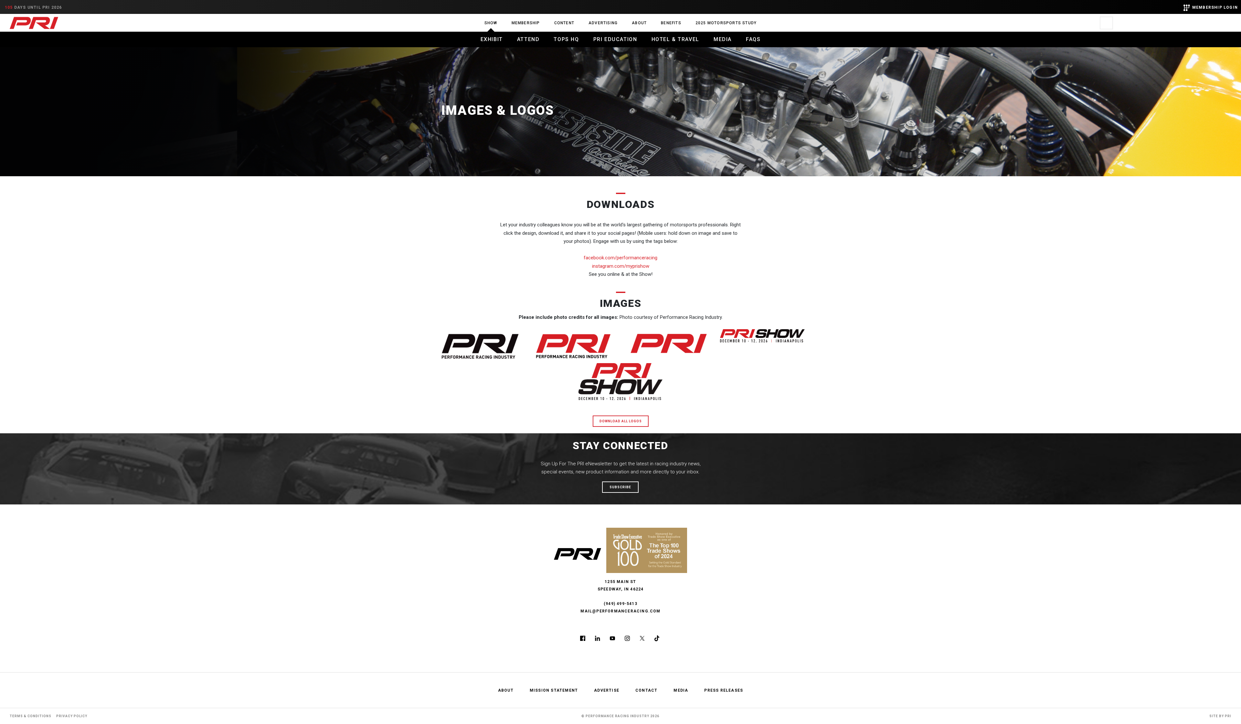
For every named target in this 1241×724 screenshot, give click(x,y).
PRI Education (615, 39)
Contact (646, 690)
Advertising (603, 23)
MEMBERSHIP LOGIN (1215, 7)
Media (723, 39)
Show (490, 23)
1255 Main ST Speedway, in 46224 (621, 585)
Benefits (671, 23)
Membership (526, 23)
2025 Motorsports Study (726, 23)
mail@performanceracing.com (620, 611)
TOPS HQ (566, 39)
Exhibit (492, 39)
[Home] (34, 23)
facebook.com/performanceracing (620, 258)
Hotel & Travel (675, 39)
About (639, 23)
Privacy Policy (71, 716)
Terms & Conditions (30, 716)
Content (564, 23)
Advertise (606, 690)
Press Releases (723, 690)
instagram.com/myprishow (620, 266)
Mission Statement (554, 690)
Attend (528, 39)
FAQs (753, 39)
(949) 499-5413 (620, 603)
